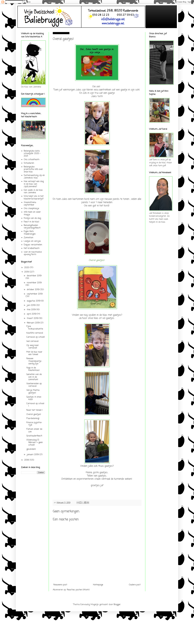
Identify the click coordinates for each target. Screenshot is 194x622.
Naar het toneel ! (34, 410)
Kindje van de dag (32, 218)
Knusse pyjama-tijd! (34, 424)
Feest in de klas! (31, 221)
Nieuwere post (60, 584)
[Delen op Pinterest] (88, 502)
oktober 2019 (33, 289)
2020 (27, 267)
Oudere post (135, 584)
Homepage (98, 584)
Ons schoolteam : (32, 159)
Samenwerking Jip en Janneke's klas (34, 177)
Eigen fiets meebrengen (30, 233)
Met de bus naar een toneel (34, 353)
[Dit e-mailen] (78, 502)
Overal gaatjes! (33, 414)
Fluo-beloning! (32, 418)
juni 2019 (31, 305)
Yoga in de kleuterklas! (33, 369)
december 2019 (34, 275)
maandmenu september (30, 204)
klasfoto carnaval (34, 333)
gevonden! (31, 449)
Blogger (117, 604)
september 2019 (34, 294)
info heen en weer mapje (32, 213)
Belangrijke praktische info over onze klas (33, 169)
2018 (27, 460)
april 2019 (32, 314)
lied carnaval (32, 341)
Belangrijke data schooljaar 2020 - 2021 (32, 153)
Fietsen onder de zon (34, 430)
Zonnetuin (28, 237)
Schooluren (29, 163)
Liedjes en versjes (32, 241)
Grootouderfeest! (34, 435)
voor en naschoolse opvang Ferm (33, 253)
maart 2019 (33, 318)
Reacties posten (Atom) (78, 589)
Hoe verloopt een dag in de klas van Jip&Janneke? (34, 184)
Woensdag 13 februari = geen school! (34, 442)
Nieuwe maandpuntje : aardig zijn (34, 361)
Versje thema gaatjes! (32, 391)
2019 (26, 272)
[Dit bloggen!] (80, 502)
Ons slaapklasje (31, 208)
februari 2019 (33, 322)
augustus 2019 (34, 301)
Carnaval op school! (35, 337)
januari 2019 (33, 454)
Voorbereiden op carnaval (34, 385)
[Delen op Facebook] (85, 502)
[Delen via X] (83, 502)
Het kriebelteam (31, 248)
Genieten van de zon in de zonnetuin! (34, 377)
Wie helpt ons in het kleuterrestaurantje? (34, 197)
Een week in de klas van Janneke (33, 191)
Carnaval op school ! (35, 405)
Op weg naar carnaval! (32, 347)
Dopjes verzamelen (33, 244)
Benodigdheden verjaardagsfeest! (32, 226)
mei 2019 (31, 309)
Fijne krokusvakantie (34, 328)
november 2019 (34, 282)
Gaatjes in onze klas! (33, 398)
